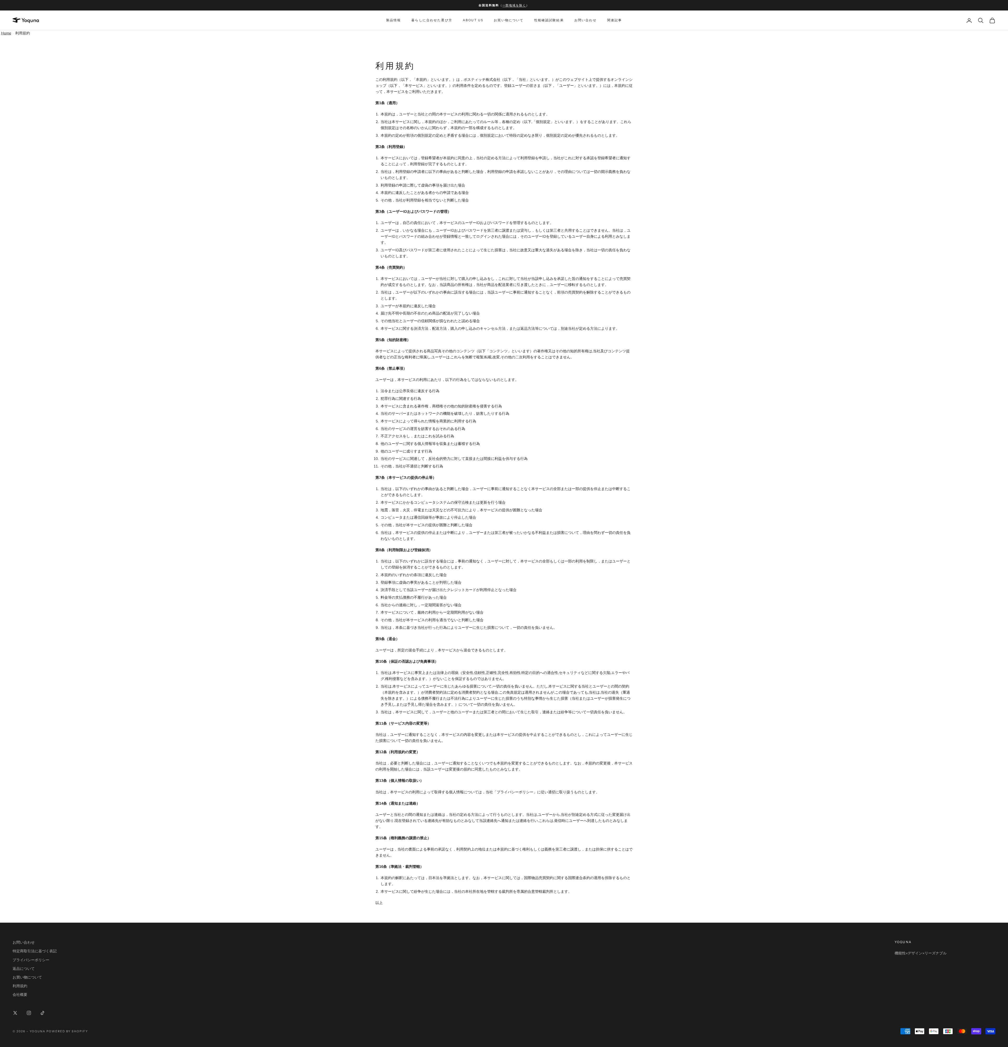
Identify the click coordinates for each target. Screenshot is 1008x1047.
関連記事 (614, 20)
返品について (24, 968)
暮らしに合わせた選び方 (431, 20)
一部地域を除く (514, 5)
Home (6, 33)
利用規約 (22, 33)
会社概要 (20, 994)
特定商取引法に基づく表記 (35, 951)
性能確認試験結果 (549, 20)
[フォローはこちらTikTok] (42, 1013)
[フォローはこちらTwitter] (15, 1013)
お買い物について (508, 20)
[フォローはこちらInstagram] (29, 1013)
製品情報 (393, 20)
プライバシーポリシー (31, 960)
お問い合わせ (585, 20)
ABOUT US (473, 20)
